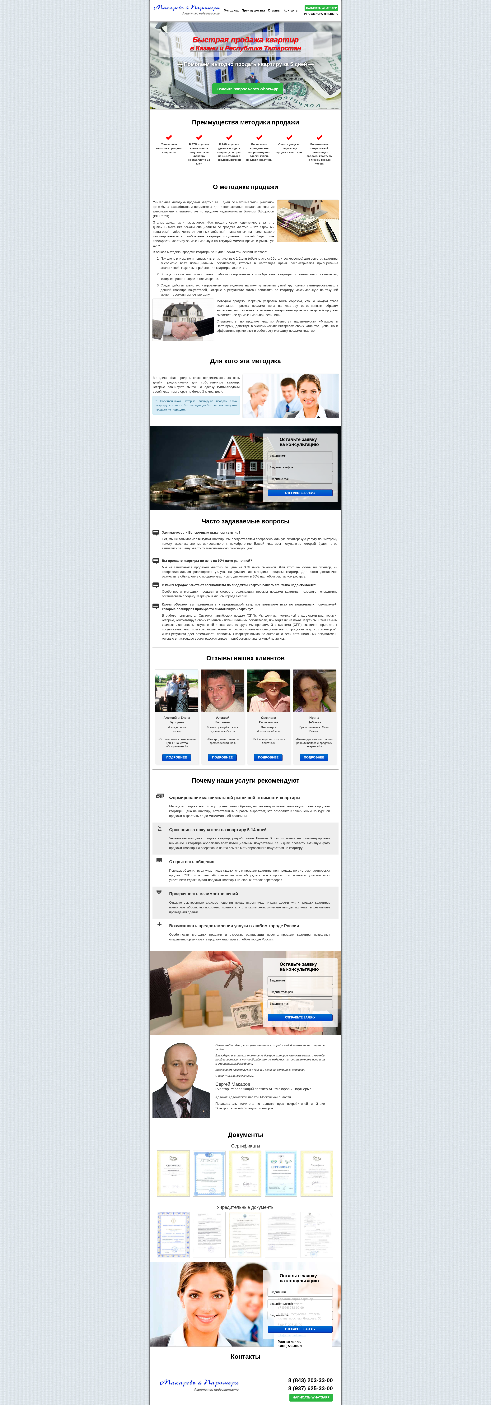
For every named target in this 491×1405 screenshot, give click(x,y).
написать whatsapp (321, 8)
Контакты (291, 10)
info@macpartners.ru (321, 13)
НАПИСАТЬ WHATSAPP (311, 1397)
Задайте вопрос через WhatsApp (247, 89)
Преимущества (253, 10)
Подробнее (176, 757)
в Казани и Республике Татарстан (245, 48)
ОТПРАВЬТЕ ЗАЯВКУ (300, 493)
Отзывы (274, 10)
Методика (231, 10)
